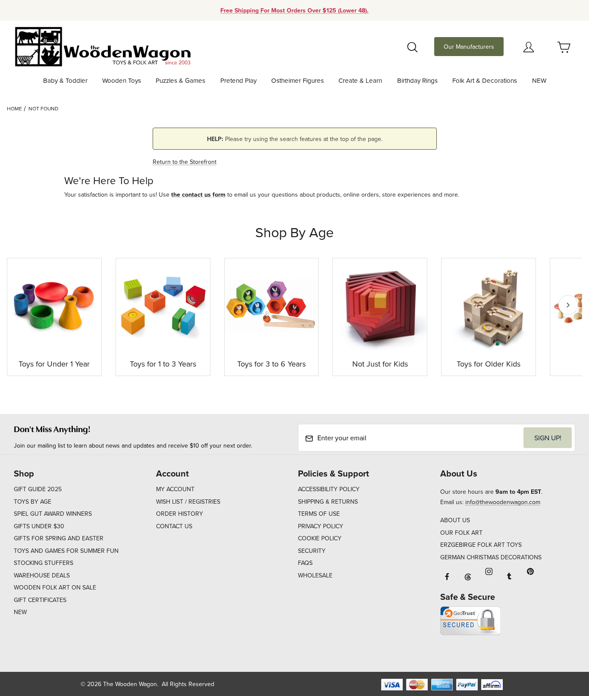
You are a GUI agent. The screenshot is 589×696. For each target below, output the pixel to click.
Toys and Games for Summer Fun (66, 550)
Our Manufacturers (469, 46)
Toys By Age (32, 501)
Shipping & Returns (328, 501)
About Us (455, 520)
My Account (175, 489)
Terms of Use (319, 513)
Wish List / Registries (188, 501)
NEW (20, 612)
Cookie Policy (319, 538)
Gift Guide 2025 (38, 489)
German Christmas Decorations (491, 557)
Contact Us (174, 526)
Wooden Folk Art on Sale (55, 587)
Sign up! (547, 437)
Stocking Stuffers (43, 562)
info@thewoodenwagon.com (502, 502)
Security (312, 550)
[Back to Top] (562, 642)
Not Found (43, 108)
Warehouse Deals (42, 575)
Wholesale (315, 575)
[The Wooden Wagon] (102, 45)
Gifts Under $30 (39, 526)
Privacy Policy (320, 526)
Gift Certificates (40, 600)
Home (14, 108)
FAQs (305, 562)
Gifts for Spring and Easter (58, 538)
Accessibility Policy (329, 489)
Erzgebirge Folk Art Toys (481, 544)
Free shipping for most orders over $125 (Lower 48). (294, 10)
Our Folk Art (461, 532)
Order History (179, 513)
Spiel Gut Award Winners (53, 513)
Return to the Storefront (184, 161)
